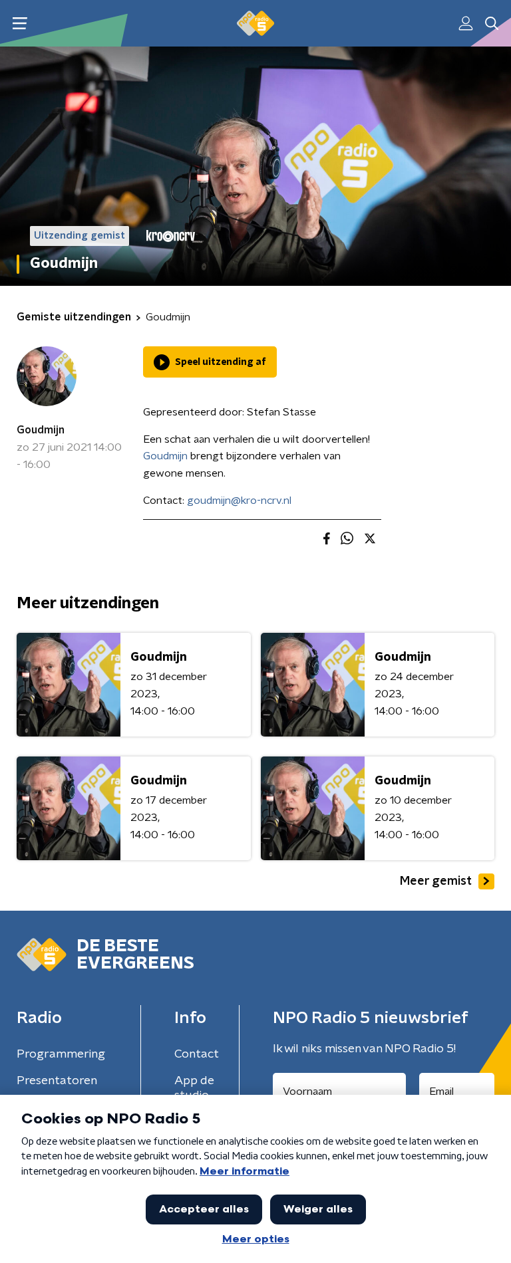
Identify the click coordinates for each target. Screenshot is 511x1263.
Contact (196, 1054)
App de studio (194, 1088)
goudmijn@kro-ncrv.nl (239, 500)
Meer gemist (436, 881)
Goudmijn (41, 430)
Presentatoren (57, 1081)
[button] (20, 23)
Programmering (61, 1054)
